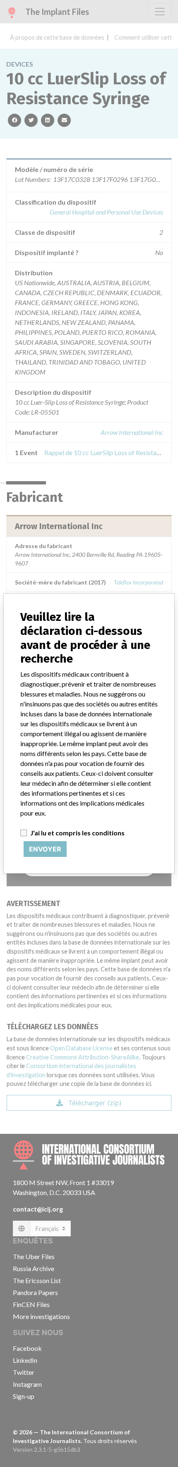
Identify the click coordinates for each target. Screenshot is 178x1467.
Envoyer (45, 849)
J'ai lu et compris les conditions (77, 833)
